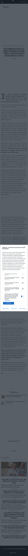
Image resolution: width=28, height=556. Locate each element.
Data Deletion (5, 308)
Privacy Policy (22, 308)
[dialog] (14, 278)
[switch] (22, 278)
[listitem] (14, 274)
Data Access (14, 308)
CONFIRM (8, 303)
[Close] (25, 247)
